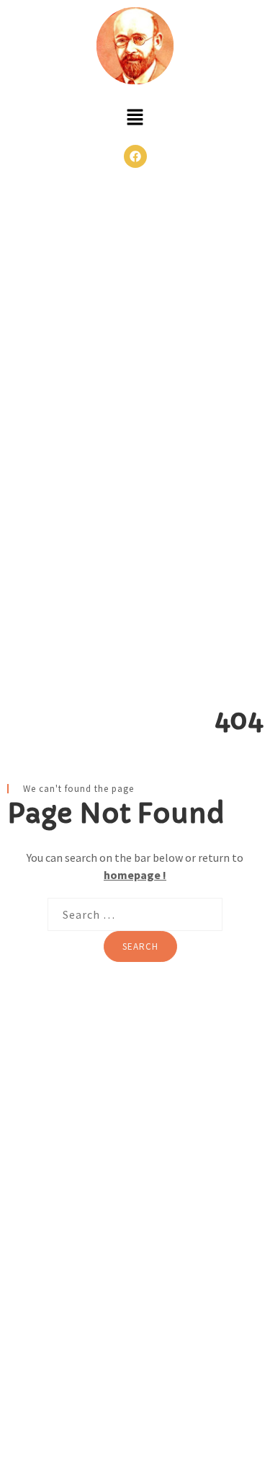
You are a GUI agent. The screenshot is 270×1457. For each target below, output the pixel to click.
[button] (134, 118)
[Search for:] (135, 914)
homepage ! (135, 875)
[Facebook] (135, 156)
